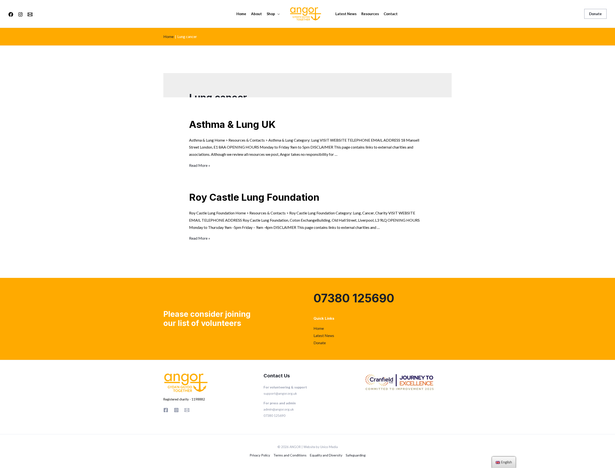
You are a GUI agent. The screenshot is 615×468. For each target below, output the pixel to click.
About (256, 14)
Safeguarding (356, 455)
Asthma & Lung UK (232, 124)
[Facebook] (10, 14)
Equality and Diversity (326, 455)
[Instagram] (20, 14)
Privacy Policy (260, 455)
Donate (320, 342)
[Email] (30, 14)
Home (241, 14)
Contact (391, 14)
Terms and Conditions (290, 455)
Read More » (199, 165)
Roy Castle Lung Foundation (254, 197)
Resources (370, 14)
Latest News (346, 14)
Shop (271, 14)
